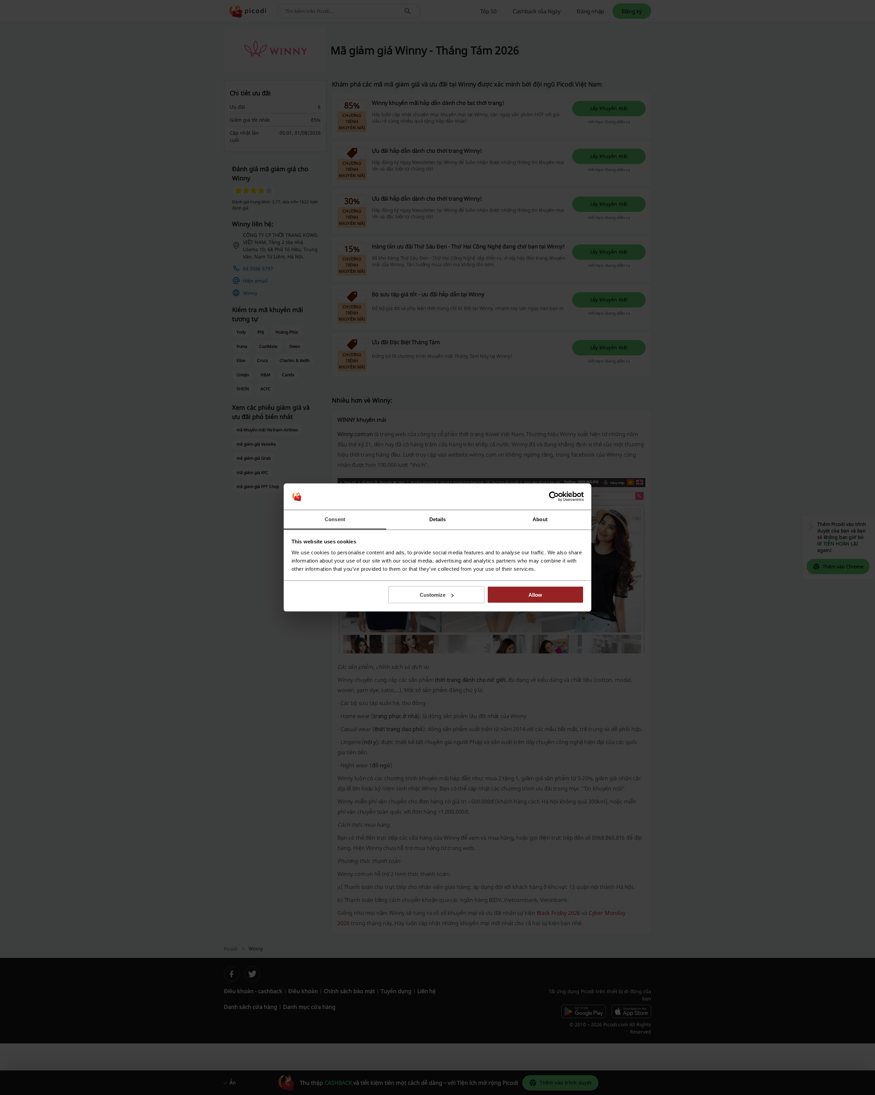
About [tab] (540, 519)
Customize (432, 595)
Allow (535, 595)
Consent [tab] (335, 519)
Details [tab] (437, 519)
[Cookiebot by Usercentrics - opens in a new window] (554, 496)
